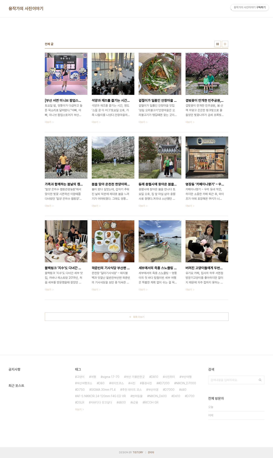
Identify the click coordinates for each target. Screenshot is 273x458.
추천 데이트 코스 (132, 389)
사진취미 (170, 377)
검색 (260, 380)
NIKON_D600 (158, 396)
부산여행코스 (84, 383)
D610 (176, 396)
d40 (183, 389)
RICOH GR (151, 402)
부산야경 (153, 389)
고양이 (80, 377)
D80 (102, 383)
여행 (93, 377)
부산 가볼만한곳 (135, 377)
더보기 (78, 409)
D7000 (169, 389)
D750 (81, 389)
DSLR (80, 402)
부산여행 (186, 377)
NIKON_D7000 (186, 383)
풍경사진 (147, 383)
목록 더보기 (138, 317)
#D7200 (164, 383)
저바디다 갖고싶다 (101, 402)
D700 (191, 396)
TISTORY (138, 452)
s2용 (135, 402)
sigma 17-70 (110, 377)
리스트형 (225, 44)
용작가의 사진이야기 (26, 8)
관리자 (151, 452)
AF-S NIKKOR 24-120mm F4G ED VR (101, 396)
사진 (132, 383)
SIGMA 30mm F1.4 (103, 389)
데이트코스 (117, 383)
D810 (154, 377)
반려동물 (137, 396)
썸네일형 (217, 44)
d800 (122, 402)
